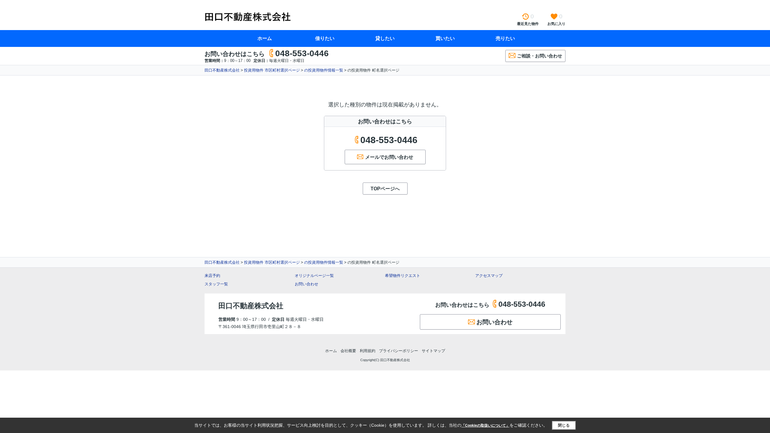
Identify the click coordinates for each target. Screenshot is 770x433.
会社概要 (348, 351)
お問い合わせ (306, 284)
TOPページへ (385, 188)
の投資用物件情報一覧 (323, 70)
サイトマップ (433, 351)
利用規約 (367, 351)
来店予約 (212, 275)
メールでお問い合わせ (389, 157)
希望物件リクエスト (402, 275)
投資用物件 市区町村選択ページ (272, 70)
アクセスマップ (489, 275)
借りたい (324, 38)
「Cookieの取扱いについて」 (485, 425)
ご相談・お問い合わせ (539, 55)
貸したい (385, 38)
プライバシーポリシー (398, 351)
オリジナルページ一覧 (314, 275)
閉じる (564, 425)
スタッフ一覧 (216, 284)
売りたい (505, 38)
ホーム (264, 38)
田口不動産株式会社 (222, 70)
